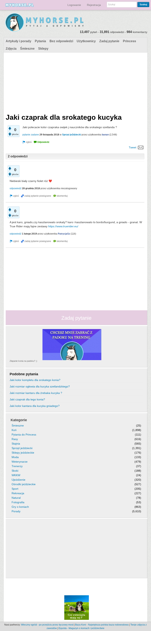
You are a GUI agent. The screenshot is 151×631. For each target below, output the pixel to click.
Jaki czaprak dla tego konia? (27, 399)
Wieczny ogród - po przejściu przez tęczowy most (47, 624)
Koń (14, 430)
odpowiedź (15, 188)
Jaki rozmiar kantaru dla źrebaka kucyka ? (36, 392)
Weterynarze (20, 461)
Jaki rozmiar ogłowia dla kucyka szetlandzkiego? (40, 386)
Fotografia (18, 502)
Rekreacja (18, 493)
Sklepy (43, 48)
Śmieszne (27, 48)
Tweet (132, 147)
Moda (15, 457)
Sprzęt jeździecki (71, 134)
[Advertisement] (75, 82)
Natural (16, 497)
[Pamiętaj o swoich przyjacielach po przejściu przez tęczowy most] (76, 607)
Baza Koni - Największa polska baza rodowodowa (102, 624)
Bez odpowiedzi (61, 41)
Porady (16, 511)
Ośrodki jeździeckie (24, 484)
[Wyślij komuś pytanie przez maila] (141, 147)
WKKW (16, 475)
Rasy (15, 439)
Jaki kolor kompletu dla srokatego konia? (35, 380)
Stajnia (16, 443)
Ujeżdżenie (18, 479)
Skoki (15, 470)
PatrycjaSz (64, 233)
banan (105, 134)
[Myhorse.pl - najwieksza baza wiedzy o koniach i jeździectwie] (45, 23)
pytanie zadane (30, 134)
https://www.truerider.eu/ (63, 226)
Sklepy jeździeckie (23, 452)
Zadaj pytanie (109, 41)
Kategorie (19, 420)
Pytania (40, 41)
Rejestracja (94, 4)
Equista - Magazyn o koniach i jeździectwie (81, 628)
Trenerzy (17, 466)
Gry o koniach (20, 506)
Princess (129, 41)
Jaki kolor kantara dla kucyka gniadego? (35, 405)
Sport (15, 488)
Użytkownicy (86, 41)
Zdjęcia (11, 48)
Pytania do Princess (24, 434)
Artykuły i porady (18, 41)
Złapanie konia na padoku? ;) (23, 361)
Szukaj (143, 4)
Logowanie (74, 4)
